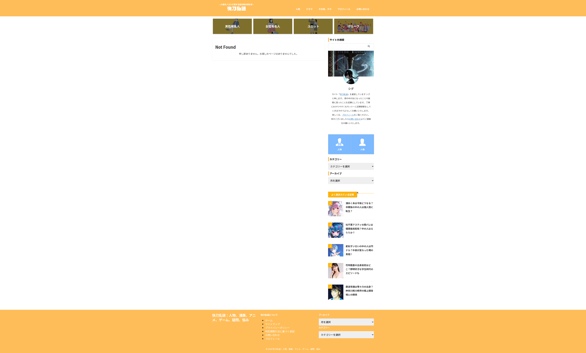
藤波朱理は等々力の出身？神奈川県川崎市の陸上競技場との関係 (359, 290)
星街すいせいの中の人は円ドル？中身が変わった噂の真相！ (359, 250)
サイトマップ (272, 324)
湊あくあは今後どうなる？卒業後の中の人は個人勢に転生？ (359, 207)
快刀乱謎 (344, 94)
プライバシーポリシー (277, 327)
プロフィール (344, 9)
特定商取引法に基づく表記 (280, 331)
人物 (298, 9)
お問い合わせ (362, 9)
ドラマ (309, 9)
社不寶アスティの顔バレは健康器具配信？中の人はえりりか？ (359, 228)
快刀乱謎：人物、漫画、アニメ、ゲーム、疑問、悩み (234, 317)
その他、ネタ (325, 9)
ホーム (269, 320)
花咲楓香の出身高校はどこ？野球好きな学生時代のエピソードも (359, 269)
